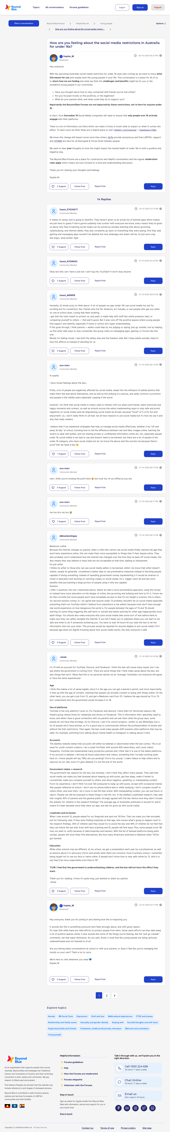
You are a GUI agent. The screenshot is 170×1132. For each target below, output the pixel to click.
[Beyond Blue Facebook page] (118, 1113)
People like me (82, 23)
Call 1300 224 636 (136, 1066)
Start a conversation (23, 23)
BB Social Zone (66, 1016)
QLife (110, 137)
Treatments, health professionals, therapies (100, 1028)
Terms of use (107, 1128)
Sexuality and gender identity (94, 1022)
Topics (36, 7)
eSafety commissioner (125, 130)
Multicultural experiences (120, 1016)
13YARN (58, 141)
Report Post (100, 186)
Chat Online (133, 1080)
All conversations (54, 7)
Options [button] (160, 23)
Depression (82, 1016)
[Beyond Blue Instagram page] (135, 1113)
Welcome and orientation (137, 1028)
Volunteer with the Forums (78, 1085)
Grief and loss (97, 1016)
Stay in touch (66, 1114)
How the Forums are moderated (81, 1073)
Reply (153, 186)
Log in (122, 7)
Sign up (140, 7)
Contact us (87, 1128)
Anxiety (51, 1016)
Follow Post (80, 186)
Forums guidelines (79, 7)
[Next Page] (114, 995)
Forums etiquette (73, 1079)
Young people (106, 23)
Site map (147, 1128)
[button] (53, 186)
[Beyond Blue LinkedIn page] (152, 1113)
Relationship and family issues (62, 1022)
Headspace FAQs (147, 130)
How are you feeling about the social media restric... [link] (80, 29)
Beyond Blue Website (17, 1059)
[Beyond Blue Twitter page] (144, 1113)
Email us (131, 1094)
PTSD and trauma (144, 1016)
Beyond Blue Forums (16, 7)
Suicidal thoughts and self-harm (142, 1022)
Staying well (118, 1022)
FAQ (66, 1068)
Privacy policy (128, 1128)
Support (158, 7)
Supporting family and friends (62, 1028)
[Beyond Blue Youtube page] (127, 1113)
